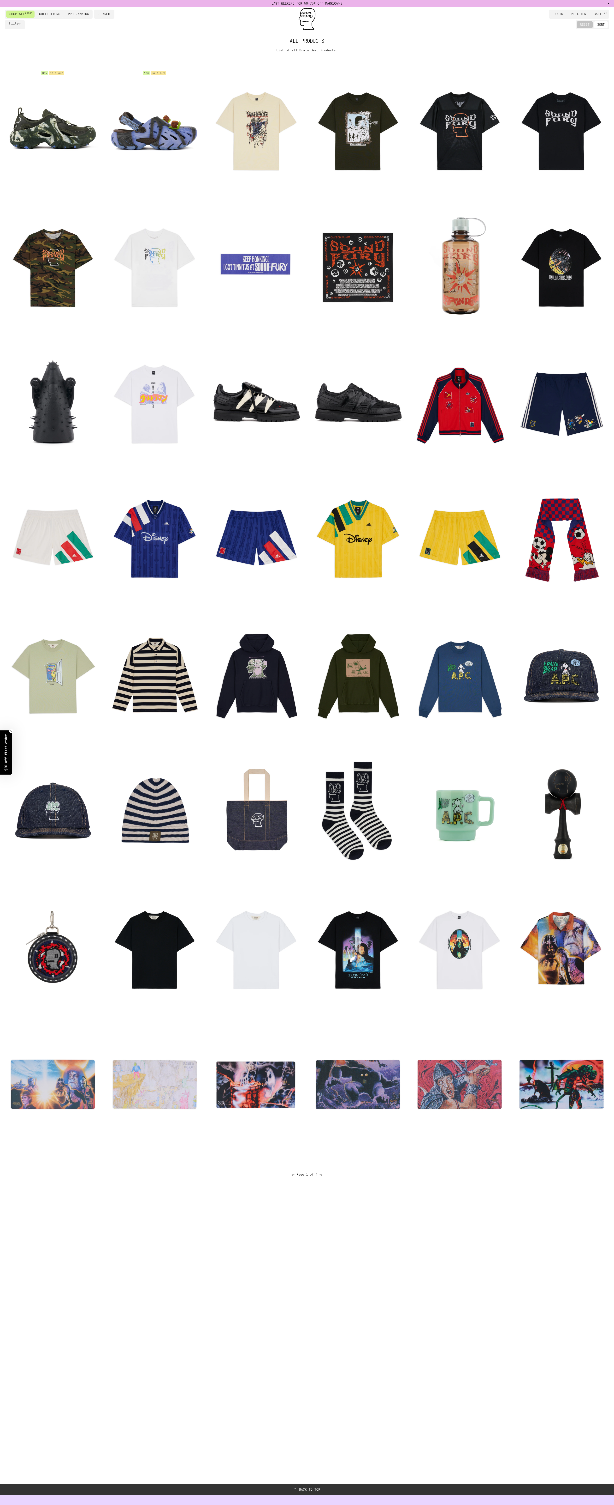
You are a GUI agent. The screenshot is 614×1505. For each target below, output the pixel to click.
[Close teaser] (11, 731)
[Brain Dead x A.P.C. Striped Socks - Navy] (358, 811)
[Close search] (111, 14)
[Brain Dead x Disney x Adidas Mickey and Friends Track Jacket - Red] (460, 402)
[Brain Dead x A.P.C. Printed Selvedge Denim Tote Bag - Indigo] (256, 811)
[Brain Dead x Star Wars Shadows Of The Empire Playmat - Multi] (53, 1084)
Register (578, 14)
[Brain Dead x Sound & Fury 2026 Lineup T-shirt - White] (154, 266)
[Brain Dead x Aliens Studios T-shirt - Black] (561, 266)
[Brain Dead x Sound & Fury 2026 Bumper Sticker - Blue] (256, 266)
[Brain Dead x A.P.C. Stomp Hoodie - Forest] (358, 675)
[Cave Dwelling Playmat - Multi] (154, 1084)
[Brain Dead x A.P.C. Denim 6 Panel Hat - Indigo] (53, 811)
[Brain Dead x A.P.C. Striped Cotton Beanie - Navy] (154, 811)
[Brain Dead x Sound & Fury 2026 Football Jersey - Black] (460, 129)
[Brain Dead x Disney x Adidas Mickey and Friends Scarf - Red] (561, 539)
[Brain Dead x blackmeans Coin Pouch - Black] (53, 948)
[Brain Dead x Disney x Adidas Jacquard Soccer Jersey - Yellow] (358, 539)
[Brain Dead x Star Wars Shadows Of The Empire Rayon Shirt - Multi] (561, 948)
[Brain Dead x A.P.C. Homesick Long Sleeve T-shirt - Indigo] (460, 675)
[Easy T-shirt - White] (256, 948)
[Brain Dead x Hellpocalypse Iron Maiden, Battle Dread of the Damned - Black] (53, 402)
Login (558, 14)
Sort (601, 24)
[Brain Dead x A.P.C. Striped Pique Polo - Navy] (154, 675)
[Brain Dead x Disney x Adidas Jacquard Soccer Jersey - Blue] (154, 539)
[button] (6, 752)
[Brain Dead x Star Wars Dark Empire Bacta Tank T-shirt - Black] (358, 948)
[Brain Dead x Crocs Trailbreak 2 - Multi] (53, 129)
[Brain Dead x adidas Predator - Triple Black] (358, 402)
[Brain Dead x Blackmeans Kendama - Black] (561, 811)
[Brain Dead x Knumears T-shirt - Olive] (358, 129)
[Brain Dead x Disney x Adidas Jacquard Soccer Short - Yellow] (460, 539)
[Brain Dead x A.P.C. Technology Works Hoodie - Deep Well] (256, 675)
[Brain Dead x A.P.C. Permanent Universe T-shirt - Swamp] (53, 675)
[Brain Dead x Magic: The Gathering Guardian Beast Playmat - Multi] (358, 1084)
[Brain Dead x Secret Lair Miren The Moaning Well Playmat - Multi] (256, 1084)
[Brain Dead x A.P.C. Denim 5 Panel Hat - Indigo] (561, 675)
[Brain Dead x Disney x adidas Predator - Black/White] (256, 402)
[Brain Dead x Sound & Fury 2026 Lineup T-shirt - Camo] (53, 266)
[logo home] (307, 19)
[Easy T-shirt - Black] (154, 948)
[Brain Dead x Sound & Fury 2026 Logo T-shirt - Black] (561, 129)
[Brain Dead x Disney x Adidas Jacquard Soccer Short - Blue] (256, 539)
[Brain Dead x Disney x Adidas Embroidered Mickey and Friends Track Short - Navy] (561, 402)
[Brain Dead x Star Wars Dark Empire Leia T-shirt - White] (460, 948)
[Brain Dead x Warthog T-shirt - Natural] (256, 129)
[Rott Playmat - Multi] (561, 1084)
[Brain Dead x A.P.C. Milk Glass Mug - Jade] (460, 811)
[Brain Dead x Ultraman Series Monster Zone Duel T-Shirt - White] (154, 402)
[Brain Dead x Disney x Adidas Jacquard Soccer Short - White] (53, 539)
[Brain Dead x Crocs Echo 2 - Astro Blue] (154, 129)
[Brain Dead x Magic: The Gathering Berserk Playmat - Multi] (460, 1084)
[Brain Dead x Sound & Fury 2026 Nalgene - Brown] (460, 266)
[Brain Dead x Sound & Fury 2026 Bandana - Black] (358, 266)
